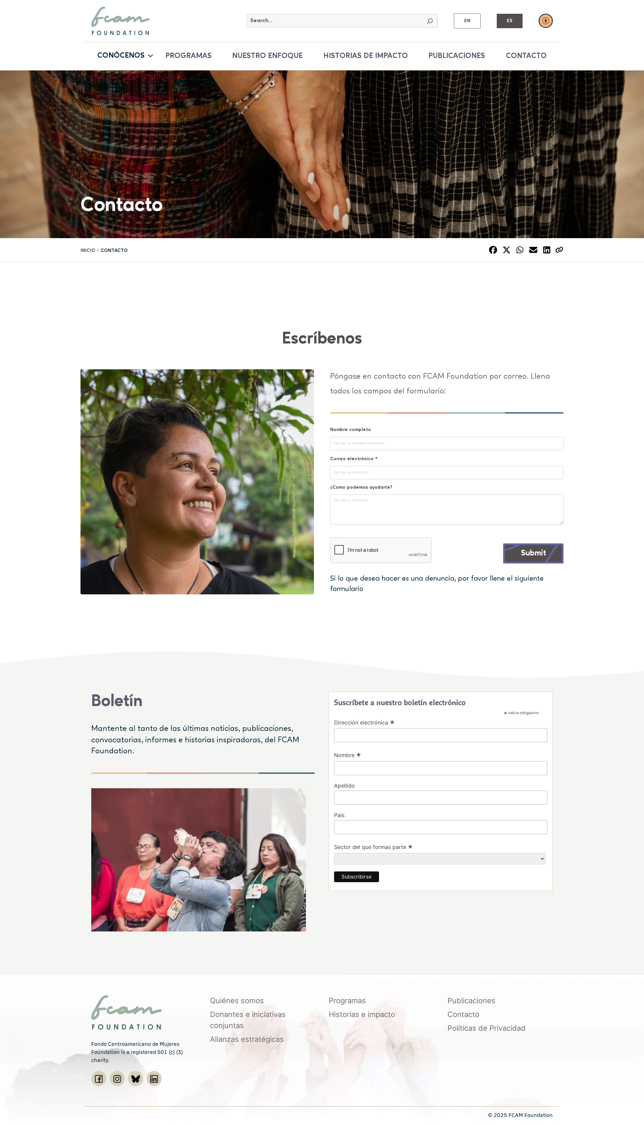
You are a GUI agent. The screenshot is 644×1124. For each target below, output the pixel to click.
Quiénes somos (237, 1000)
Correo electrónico (354, 459)
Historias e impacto (362, 1014)
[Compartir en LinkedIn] (547, 250)
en (467, 20)
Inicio (87, 250)
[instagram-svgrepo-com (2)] (117, 1078)
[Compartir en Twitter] (506, 250)
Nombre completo (350, 429)
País (339, 815)
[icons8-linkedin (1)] (154, 1078)
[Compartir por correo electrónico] (533, 250)
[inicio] (120, 20)
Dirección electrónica (364, 723)
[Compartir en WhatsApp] (520, 250)
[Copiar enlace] (559, 250)
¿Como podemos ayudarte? (361, 487)
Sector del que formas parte (373, 847)
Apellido (344, 785)
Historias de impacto (365, 56)
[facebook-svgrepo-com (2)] (98, 1078)
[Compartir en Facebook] (493, 250)
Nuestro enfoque (267, 56)
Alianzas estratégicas (247, 1039)
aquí (372, 589)
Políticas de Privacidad (486, 1028)
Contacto (526, 56)
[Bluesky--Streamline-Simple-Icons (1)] (135, 1078)
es (510, 20)
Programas (188, 56)
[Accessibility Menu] (546, 21)
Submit (533, 553)
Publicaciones (456, 56)
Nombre (347, 755)
